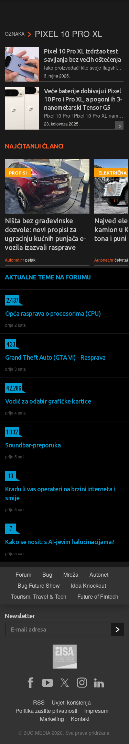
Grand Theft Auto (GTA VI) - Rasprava (55, 357)
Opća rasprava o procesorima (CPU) (53, 313)
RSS (39, 702)
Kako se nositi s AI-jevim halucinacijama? (60, 541)
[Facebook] (30, 683)
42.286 (13, 388)
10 (9, 476)
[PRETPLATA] (117, 629)
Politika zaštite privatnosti (46, 711)
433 (10, 344)
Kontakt (80, 719)
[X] (64, 683)
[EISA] (65, 658)
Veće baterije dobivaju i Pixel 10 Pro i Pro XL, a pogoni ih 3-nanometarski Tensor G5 (83, 99)
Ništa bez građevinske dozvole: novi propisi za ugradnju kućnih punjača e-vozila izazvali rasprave (45, 234)
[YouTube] (47, 683)
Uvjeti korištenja (71, 702)
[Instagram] (81, 683)
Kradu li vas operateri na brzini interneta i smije (60, 493)
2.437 (11, 300)
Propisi (18, 172)
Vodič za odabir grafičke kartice (48, 401)
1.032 (11, 432)
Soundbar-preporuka (33, 445)
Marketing (52, 719)
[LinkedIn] (99, 683)
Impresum (96, 711)
